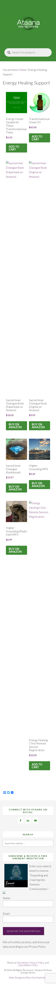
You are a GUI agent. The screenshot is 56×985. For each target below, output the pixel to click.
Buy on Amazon (15, 426)
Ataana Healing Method (28, 23)
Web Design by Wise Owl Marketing (28, 977)
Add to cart (14, 148)
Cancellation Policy (28, 965)
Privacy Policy (37, 946)
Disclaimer (22, 962)
